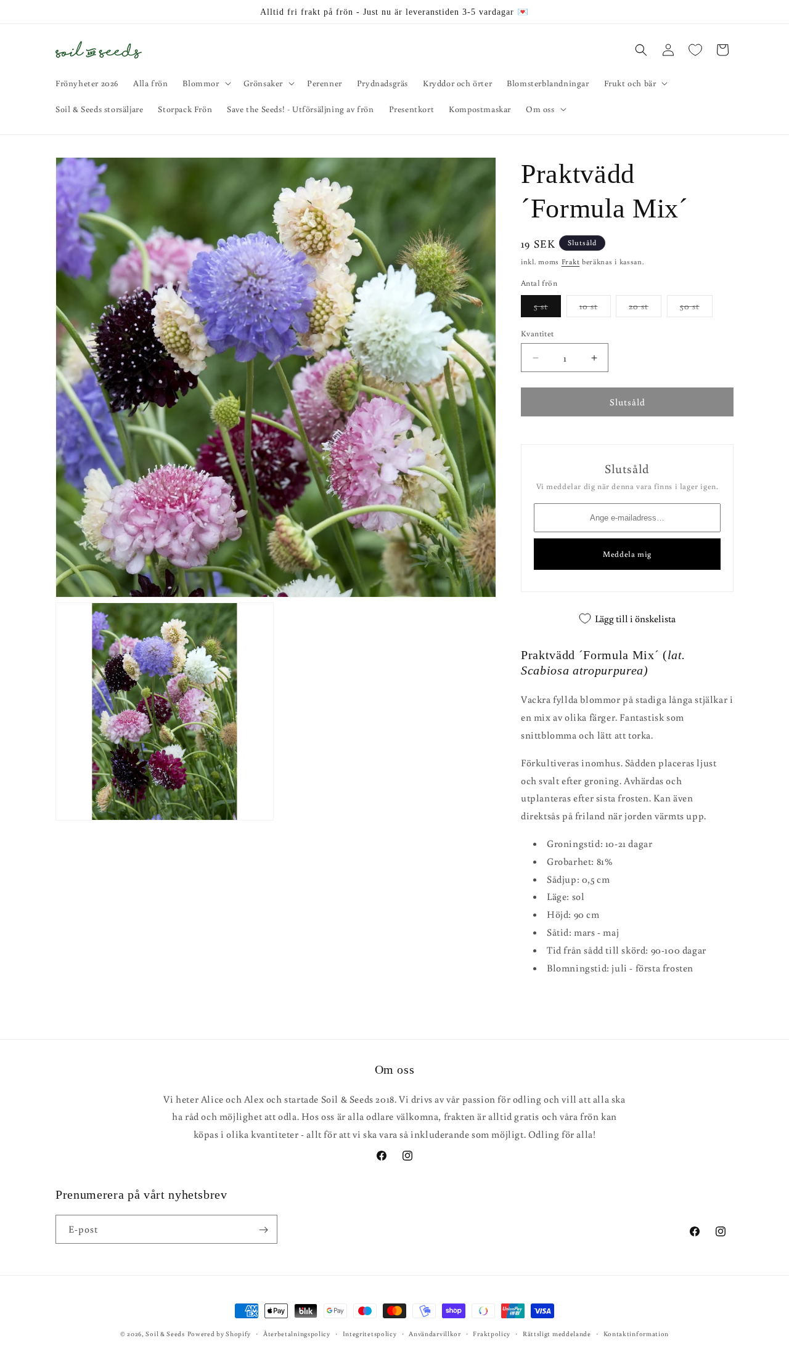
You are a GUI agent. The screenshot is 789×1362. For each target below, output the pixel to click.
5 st (547, 308)
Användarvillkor (435, 1333)
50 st (696, 308)
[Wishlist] (695, 49)
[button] (205, 83)
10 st (595, 308)
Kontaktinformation (636, 1333)
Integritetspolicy (370, 1333)
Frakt (571, 261)
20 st (645, 308)
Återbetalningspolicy (296, 1333)
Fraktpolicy (491, 1333)
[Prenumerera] (263, 1229)
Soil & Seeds (164, 1333)
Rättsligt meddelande (557, 1333)
